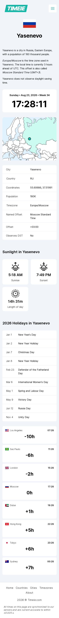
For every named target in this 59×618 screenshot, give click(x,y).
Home (9, 587)
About (29, 592)
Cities (33, 587)
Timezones (46, 587)
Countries (22, 587)
